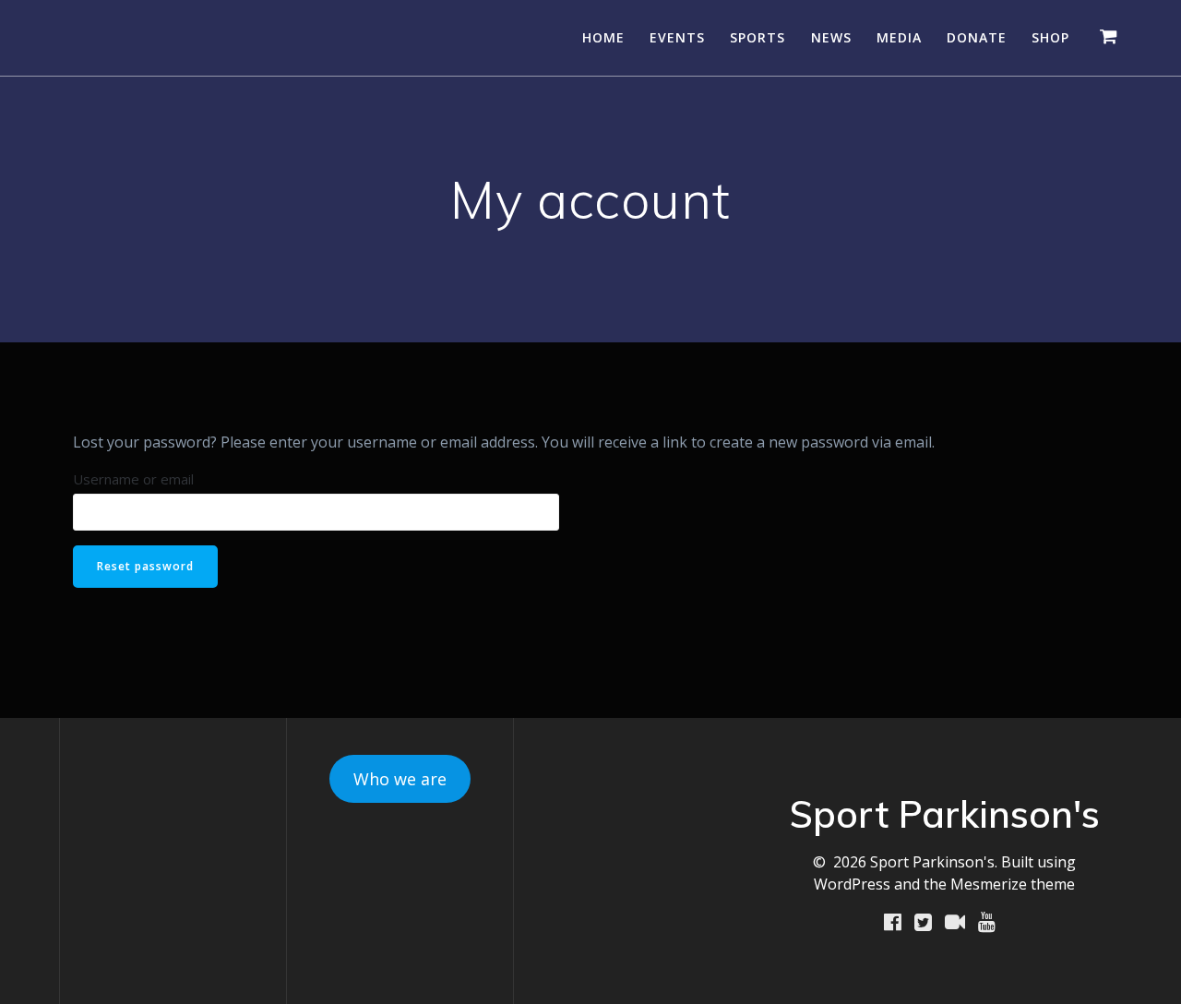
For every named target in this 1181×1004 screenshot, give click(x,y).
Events (677, 37)
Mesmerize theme (1012, 884)
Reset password (145, 566)
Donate (977, 37)
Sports (757, 37)
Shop (1050, 37)
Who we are (400, 779)
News (831, 37)
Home (603, 37)
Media (899, 37)
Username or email (133, 479)
